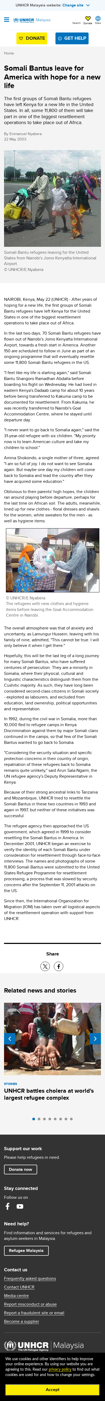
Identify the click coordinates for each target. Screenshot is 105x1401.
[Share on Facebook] (58, 966)
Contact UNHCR (19, 1287)
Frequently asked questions (30, 1278)
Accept (53, 1390)
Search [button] (76, 23)
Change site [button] (72, 5)
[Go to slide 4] (51, 1120)
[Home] (31, 20)
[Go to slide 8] (72, 1120)
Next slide (95, 1038)
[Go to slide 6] (62, 1120)
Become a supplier (21, 1321)
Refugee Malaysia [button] (28, 1250)
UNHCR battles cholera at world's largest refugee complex (49, 1094)
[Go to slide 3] (45, 1120)
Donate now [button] (20, 1169)
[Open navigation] (6, 20)
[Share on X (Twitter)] (45, 966)
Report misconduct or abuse (30, 1304)
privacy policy (60, 1369)
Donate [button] (87, 23)
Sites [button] (98, 23)
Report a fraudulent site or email (34, 1313)
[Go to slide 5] (56, 1120)
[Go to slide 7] (67, 1120)
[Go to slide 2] (40, 1120)
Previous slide (9, 1038)
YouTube (19, 1206)
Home (9, 53)
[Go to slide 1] (35, 1120)
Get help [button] (73, 39)
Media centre (16, 1296)
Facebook (7, 1206)
